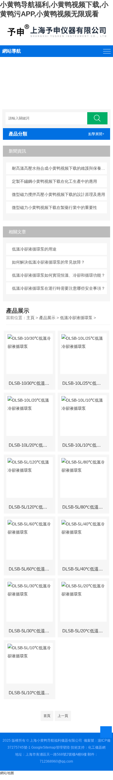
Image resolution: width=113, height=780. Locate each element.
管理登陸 (63, 747)
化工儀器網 (96, 747)
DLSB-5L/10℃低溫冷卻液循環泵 (32, 692)
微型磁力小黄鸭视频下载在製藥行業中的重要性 (54, 207)
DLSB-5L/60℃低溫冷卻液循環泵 (32, 568)
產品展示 (47, 317)
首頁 (46, 716)
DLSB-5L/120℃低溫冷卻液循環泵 (32, 507)
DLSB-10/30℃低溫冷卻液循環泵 (32, 383)
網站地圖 (7, 773)
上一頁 (63, 716)
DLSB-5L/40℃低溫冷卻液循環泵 (85, 568)
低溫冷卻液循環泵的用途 (34, 249)
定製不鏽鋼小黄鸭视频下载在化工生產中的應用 (54, 181)
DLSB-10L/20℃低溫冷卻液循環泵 (32, 445)
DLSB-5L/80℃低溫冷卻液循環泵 (85, 507)
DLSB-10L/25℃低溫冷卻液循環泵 (85, 383)
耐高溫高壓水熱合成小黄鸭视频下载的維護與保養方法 (59, 168)
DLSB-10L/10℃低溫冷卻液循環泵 (85, 445)
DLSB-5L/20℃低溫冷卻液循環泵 (85, 630)
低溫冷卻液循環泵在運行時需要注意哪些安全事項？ (58, 288)
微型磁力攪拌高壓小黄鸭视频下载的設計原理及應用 (58, 194)
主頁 (30, 317)
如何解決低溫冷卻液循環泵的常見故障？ (48, 262)
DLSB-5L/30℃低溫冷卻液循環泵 (32, 630)
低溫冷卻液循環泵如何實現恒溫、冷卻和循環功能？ (58, 275)
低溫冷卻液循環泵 (76, 317)
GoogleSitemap (43, 747)
